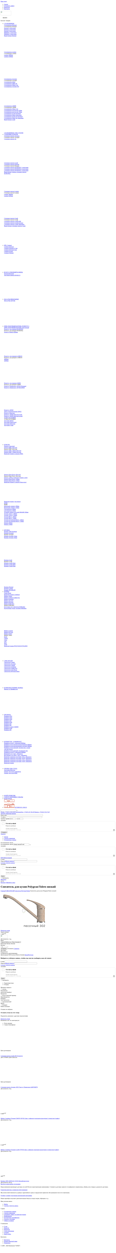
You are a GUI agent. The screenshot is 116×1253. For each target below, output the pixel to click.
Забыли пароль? (9, 861)
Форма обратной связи (10, 1241)
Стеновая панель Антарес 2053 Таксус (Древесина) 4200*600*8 (19, 1087)
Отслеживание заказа (7, 844)
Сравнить (16, 948)
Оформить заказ (10, 882)
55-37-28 (42, 812)
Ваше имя (3, 815)
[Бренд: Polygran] (4, 937)
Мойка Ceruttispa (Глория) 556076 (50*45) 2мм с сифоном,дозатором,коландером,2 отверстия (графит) (30, 1118)
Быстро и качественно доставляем (10, 1184)
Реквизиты (7, 1243)
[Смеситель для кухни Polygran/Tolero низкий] (24, 929)
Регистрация (8, 857)
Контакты (7, 9)
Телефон (3, 817)
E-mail (2, 859)
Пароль (3, 861)
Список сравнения (9, 838)
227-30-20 (24, 812)
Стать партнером (9, 1231)
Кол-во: (3, 945)
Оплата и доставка (9, 1219)
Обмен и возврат (9, 1220)
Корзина (3, 882)
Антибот (3, 820)
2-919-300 (8, 812)
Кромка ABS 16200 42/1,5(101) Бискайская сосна (15, 1181)
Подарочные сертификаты (11, 1217)
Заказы (6, 837)
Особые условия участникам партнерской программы (16, 1195)
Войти (2, 857)
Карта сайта (7, 1234)
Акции (6, 4)
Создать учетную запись (8, 863)
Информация (8, 1216)
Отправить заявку (9, 6)
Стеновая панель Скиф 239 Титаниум (12, 1056)
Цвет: (2, 940)
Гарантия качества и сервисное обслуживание (14, 1190)
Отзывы (6, 1232)
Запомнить (5, 878)
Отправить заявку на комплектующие (15, 1214)
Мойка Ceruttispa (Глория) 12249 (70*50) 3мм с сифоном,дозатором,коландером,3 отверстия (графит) (30, 1149)
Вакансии (7, 7)
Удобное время (5, 818)
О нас (5, 1226)
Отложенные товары (10, 840)
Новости (6, 1228)
